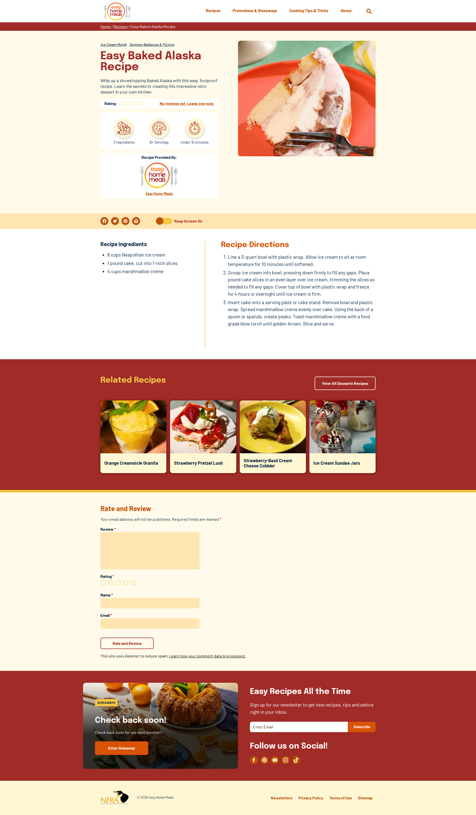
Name (106, 594)
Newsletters (282, 797)
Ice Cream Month (113, 44)
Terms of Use (340, 797)
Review (108, 529)
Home (105, 26)
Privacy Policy (310, 797)
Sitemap (365, 797)
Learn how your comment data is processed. (207, 655)
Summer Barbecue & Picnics (151, 44)
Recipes (121, 26)
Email (106, 615)
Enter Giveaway (121, 748)
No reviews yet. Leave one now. (187, 103)
